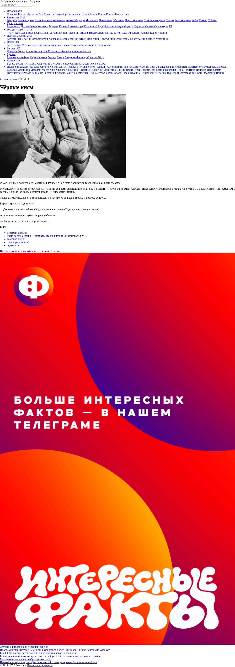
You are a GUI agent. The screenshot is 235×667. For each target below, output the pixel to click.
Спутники (76, 63)
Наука (13, 41)
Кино (33, 26)
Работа (27, 72)
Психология (214, 69)
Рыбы (195, 20)
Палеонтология (71, 45)
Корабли (222, 66)
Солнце (65, 63)
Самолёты (82, 72)
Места (45, 69)
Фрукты (92, 57)
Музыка (53, 26)
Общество (110, 69)
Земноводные (26, 20)
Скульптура (161, 26)
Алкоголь (128, 66)
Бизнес (89, 66)
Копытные (58, 20)
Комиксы (43, 26)
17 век (93, 14)
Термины (135, 72)
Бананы (11, 57)
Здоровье (41, 66)
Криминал (58, 66)
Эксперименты (102, 45)
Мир (52, 69)
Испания (74, 32)
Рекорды (60, 72)
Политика (189, 69)
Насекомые (105, 20)
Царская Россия (32, 51)
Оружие (145, 69)
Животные (16, 17)
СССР (46, 51)
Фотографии (187, 72)
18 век (101, 14)
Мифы (74, 69)
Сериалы (139, 26)
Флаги (10, 32)
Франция (134, 32)
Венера (11, 63)
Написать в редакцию (39, 665)
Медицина (23, 69)
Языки (220, 72)
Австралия (21, 32)
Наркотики (96, 69)
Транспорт (173, 72)
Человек (74, 66)
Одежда (128, 26)
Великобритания (38, 32)
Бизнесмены (24, 38)
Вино (137, 66)
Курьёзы (12, 69)
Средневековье (72, 14)
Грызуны (12, 20)
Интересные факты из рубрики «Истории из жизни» (31, 251)
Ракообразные (183, 20)
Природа (201, 69)
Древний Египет (16, 14)
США (125, 32)
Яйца (100, 57)
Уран (86, 63)
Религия (70, 72)
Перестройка (58, 51)
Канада (109, 32)
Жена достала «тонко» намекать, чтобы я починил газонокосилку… (46, 235)
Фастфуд (81, 57)
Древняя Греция (53, 14)
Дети (153, 66)
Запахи (169, 66)
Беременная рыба (17, 232)
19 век (109, 14)
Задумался (13, 245)
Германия (54, 32)
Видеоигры (13, 26)
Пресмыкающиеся (154, 20)
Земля (19, 63)
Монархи (54, 38)
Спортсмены (137, 38)
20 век (117, 14)
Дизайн (25, 26)
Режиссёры (122, 38)
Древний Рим (35, 14)
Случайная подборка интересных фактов (24, 646)
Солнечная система (48, 63)
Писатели (80, 38)
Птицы (170, 20)
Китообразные (43, 20)
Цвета (198, 72)
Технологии (148, 72)
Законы (160, 66)
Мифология (63, 69)
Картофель (23, 57)
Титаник (161, 72)
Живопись (89, 26)
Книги (63, 26)
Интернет (196, 66)
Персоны (170, 69)
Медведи (79, 20)
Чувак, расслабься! (18, 242)
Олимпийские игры (128, 69)
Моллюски (92, 20)
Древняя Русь (15, 51)
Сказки (149, 26)
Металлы (35, 69)
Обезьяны (118, 20)
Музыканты (67, 38)
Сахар (60, 57)
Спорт (117, 72)
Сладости (70, 57)
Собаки (212, 20)
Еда (11, 54)
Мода (99, 26)
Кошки (70, 20)
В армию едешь (16, 238)
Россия (13, 48)
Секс (91, 72)
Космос (13, 60)
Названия (84, 69)
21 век (125, 14)
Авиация (101, 66)
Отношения (157, 69)
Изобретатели (40, 38)
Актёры (11, 38)
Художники (162, 38)
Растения (49, 72)
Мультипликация (113, 26)
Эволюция (86, 45)
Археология (14, 45)
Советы (108, 72)
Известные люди (19, 35)
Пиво (180, 69)
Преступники (108, 38)
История (14, 10)
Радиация (37, 72)
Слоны (203, 20)
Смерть (99, 72)
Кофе (33, 57)
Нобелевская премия (49, 45)
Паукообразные (134, 20)
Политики (93, 38)
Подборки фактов (20, 66)
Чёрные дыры (97, 63)
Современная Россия (78, 51)
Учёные (150, 38)
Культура (15, 23)
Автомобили (114, 66)
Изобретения (182, 66)
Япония (162, 32)
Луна (27, 63)
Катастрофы (209, 66)
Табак (125, 72)
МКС (33, 63)
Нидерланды (96, 32)
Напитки (41, 57)
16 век (85, 14)
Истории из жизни (9, 79)
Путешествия (15, 72)
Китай (117, 32)
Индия (64, 32)
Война (145, 66)
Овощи (52, 57)
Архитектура (75, 26)
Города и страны (19, 29)
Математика (29, 45)
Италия (84, 32)
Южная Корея (149, 32)
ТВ (170, 26)
